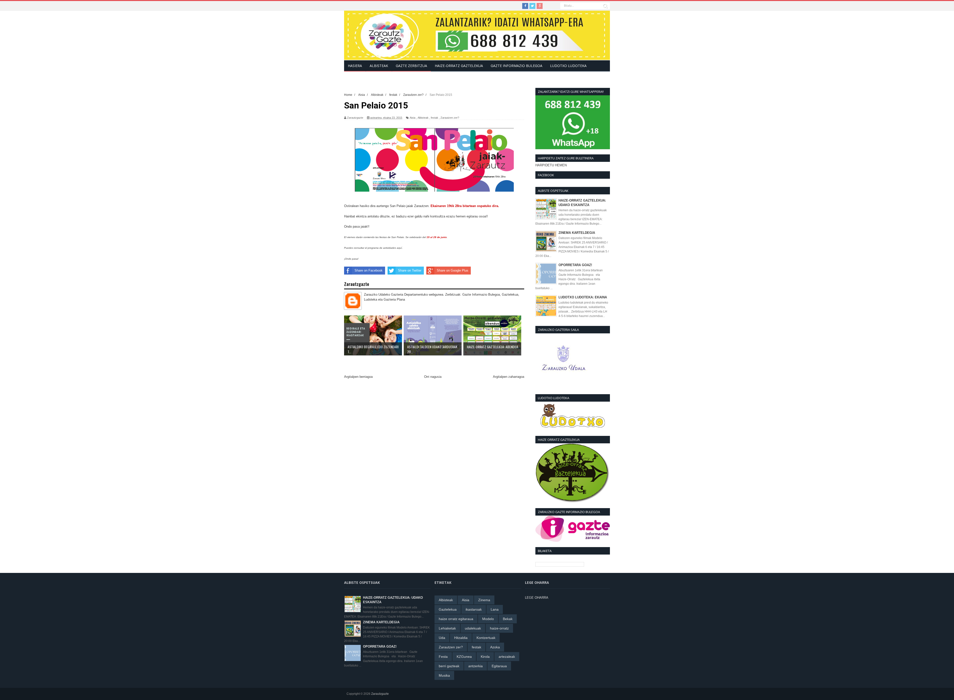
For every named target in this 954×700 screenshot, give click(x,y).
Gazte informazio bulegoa (516, 65)
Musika (444, 675)
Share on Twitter (409, 270)
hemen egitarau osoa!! (472, 216)
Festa (443, 657)
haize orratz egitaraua (456, 619)
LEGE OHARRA (536, 597)
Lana (495, 609)
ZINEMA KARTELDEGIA (576, 233)
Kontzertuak (486, 638)
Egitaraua (499, 666)
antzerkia (475, 666)
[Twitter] (532, 6)
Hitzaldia (461, 638)
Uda (442, 638)
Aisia (412, 117)
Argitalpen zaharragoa (508, 377)
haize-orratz (499, 628)
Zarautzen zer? (449, 117)
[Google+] (540, 6)
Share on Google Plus (452, 270)
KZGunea (464, 657)
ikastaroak (474, 609)
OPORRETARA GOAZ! (575, 265)
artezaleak (507, 657)
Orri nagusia (432, 377)
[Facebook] (525, 6)
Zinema (484, 600)
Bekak (508, 619)
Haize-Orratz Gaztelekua (459, 65)
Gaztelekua (448, 609)
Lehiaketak (447, 628)
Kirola (485, 657)
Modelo (488, 619)
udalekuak (473, 628)
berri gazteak (449, 666)
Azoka (495, 647)
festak (434, 117)
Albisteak (423, 117)
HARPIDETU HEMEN (551, 165)
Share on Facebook (369, 270)
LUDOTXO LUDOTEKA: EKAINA (582, 297)
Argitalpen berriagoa (358, 377)
